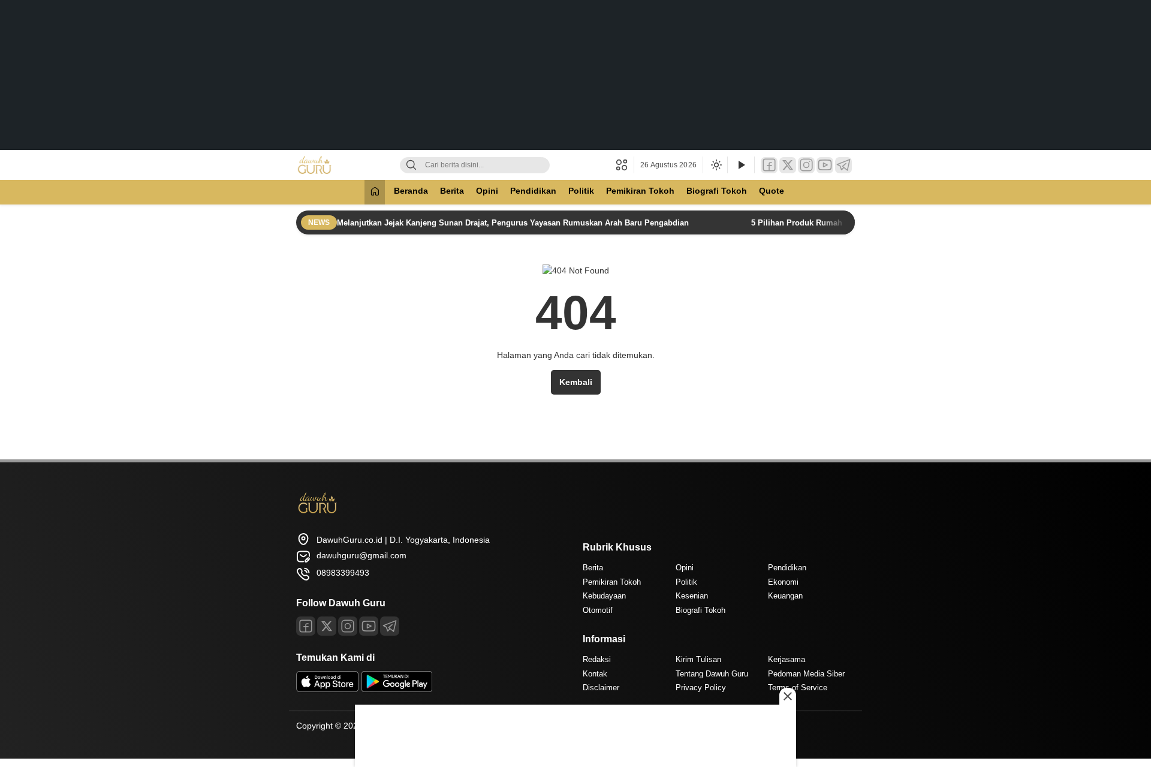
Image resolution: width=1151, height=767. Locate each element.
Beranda (411, 190)
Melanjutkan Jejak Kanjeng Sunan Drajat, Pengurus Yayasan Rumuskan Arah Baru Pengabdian (514, 222)
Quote (771, 190)
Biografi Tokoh (716, 190)
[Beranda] (374, 192)
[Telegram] (843, 165)
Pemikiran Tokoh (640, 190)
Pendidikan (533, 190)
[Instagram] (806, 165)
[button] (625, 165)
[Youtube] (368, 626)
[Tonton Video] (741, 165)
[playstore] (396, 689)
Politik (581, 190)
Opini (487, 190)
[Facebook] (769, 165)
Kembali (575, 382)
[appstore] (327, 689)
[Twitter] (787, 165)
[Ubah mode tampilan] (715, 165)
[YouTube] (824, 165)
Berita (452, 190)
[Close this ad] (787, 696)
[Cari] (411, 165)
